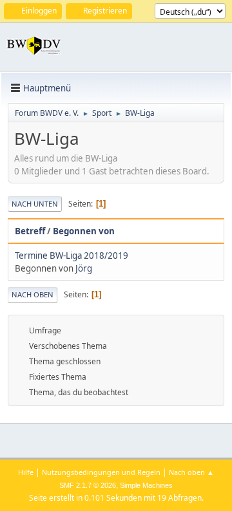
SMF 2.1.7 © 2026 (87, 485)
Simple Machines (146, 485)
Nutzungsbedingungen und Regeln (101, 472)
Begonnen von (84, 231)
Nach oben (32, 294)
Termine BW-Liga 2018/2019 (71, 255)
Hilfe (26, 472)
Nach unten (35, 204)
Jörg (83, 268)
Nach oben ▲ (191, 472)
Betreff (30, 231)
